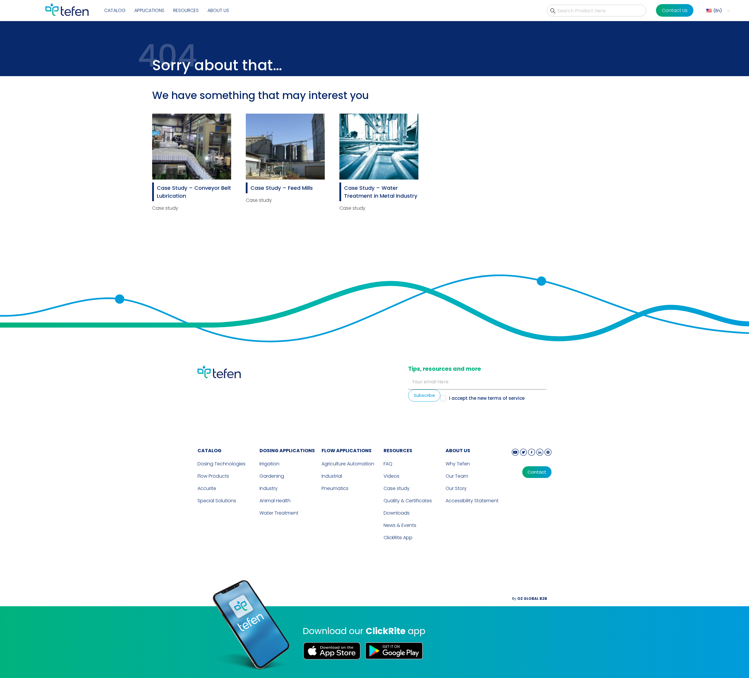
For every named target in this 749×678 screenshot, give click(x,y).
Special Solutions (216, 500)
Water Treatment (279, 513)
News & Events (400, 525)
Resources (186, 10)
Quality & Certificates (408, 500)
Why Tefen (458, 463)
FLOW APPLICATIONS (347, 450)
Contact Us (675, 10)
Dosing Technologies (221, 463)
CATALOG (209, 450)
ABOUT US (458, 450)
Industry (269, 488)
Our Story (456, 488)
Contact (537, 472)
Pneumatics (335, 488)
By (529, 598)
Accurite (206, 488)
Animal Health (275, 500)
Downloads (397, 513)
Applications (149, 10)
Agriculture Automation (348, 463)
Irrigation (269, 463)
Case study (397, 488)
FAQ (388, 463)
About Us (218, 10)
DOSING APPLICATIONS (287, 450)
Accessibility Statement (472, 500)
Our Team (457, 476)
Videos (391, 476)
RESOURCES (398, 450)
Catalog (115, 10)
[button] (717, 11)
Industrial (332, 476)
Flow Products (213, 476)
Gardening (272, 476)
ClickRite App (398, 537)
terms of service (506, 398)
